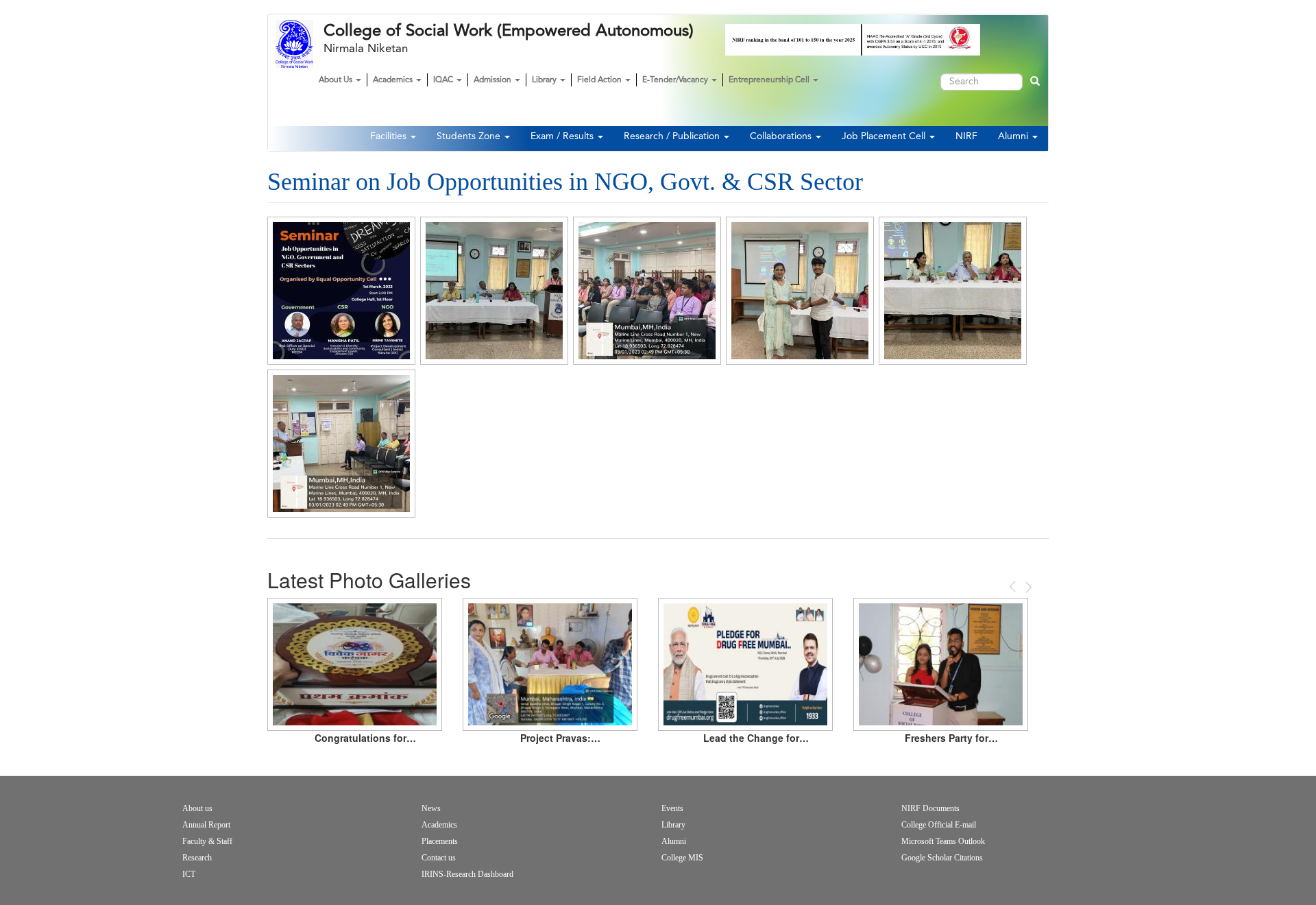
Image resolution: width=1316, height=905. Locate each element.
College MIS (682, 857)
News (431, 808)
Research (197, 857)
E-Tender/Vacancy (676, 80)
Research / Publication (673, 136)
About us (197, 808)
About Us (336, 80)
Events (672, 808)
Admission (493, 80)
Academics (394, 80)
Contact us (439, 857)
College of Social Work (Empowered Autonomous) (509, 30)
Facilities (389, 136)
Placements (440, 841)
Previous (1014, 586)
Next (1027, 587)
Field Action (600, 80)
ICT (188, 874)
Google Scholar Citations (942, 857)
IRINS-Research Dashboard (467, 874)
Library (545, 80)
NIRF (966, 136)
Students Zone (470, 136)
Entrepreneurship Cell (770, 80)
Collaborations (782, 136)
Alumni (1014, 136)
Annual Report (206, 825)
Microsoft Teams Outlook (943, 841)
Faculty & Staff (207, 841)
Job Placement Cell (885, 136)
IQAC (444, 80)
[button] (341, 290)
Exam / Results (563, 136)
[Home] (300, 44)
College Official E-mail (938, 825)
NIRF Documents (930, 808)
